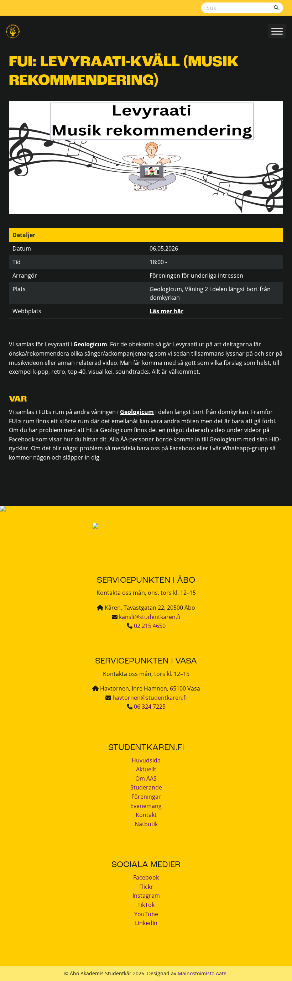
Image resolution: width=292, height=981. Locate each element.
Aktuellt (146, 769)
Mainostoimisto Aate (202, 973)
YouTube (146, 914)
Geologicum (90, 344)
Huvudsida (146, 760)
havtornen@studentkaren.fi (150, 698)
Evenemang (146, 806)
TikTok (146, 905)
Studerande (146, 787)
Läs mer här (166, 311)
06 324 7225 (150, 706)
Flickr (146, 887)
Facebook (146, 877)
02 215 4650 (150, 626)
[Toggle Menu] (277, 31)
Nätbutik (146, 824)
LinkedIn (146, 923)
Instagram (146, 895)
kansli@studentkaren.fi (149, 617)
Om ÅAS (146, 778)
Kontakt (146, 815)
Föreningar (146, 797)
